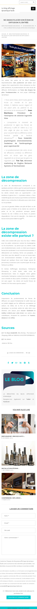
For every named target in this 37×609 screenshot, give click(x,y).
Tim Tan (19, 161)
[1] (25, 110)
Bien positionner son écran (11, 26)
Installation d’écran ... (10, 468)
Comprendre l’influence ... (12, 498)
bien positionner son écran (22, 83)
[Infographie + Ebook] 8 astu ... (13, 436)
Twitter (28, 399)
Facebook (6, 402)
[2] (2, 339)
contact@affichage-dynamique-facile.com (11, 586)
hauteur (32, 315)
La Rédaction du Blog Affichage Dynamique (21, 28)
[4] (22, 218)
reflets (13, 318)
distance (4, 318)
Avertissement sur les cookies (18, 608)
